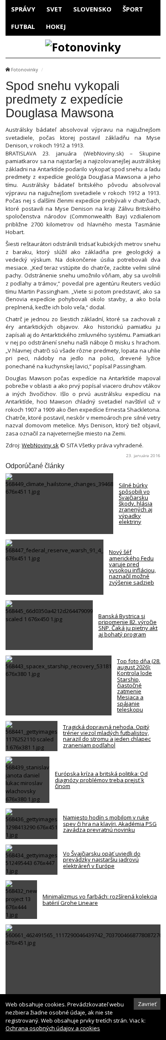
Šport (133, 9)
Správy (23, 9)
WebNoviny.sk (40, 445)
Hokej (56, 26)
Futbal (23, 26)
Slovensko (92, 9)
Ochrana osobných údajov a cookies (53, 1028)
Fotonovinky (24, 70)
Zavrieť (147, 1004)
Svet (54, 9)
